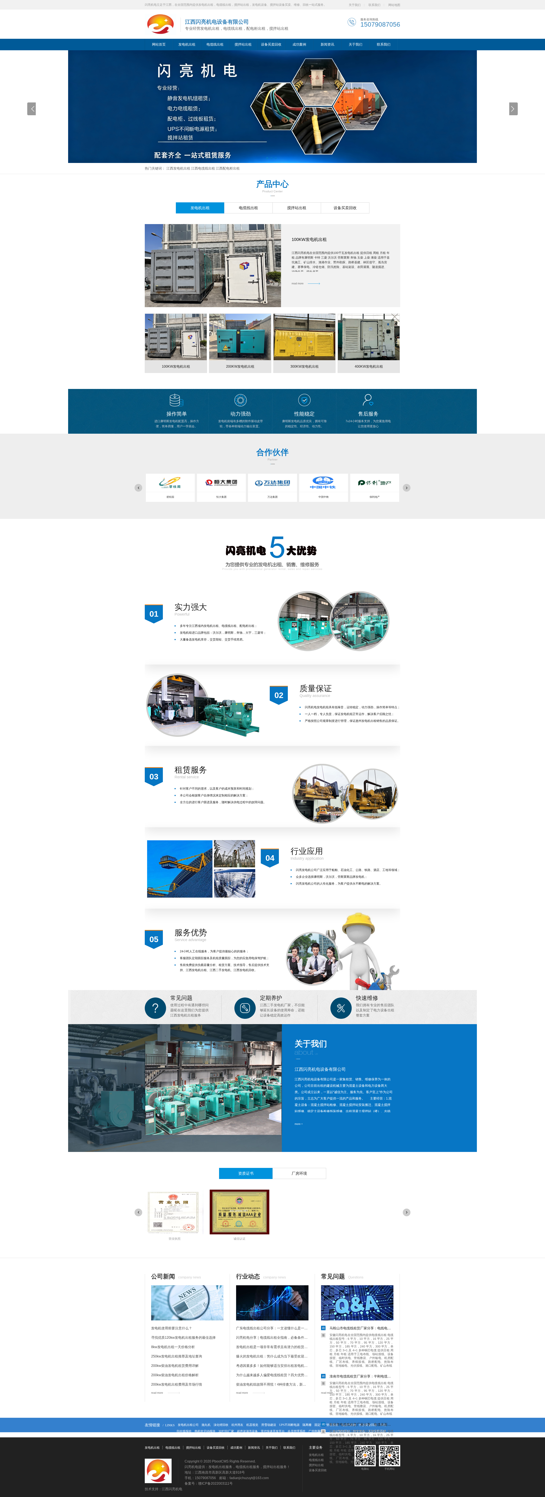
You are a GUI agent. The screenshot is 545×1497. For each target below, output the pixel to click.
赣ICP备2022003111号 (215, 1483)
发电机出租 (186, 44)
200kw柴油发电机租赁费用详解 (175, 1365)
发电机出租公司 (188, 1424)
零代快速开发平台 (273, 1431)
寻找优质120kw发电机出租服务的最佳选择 (183, 1337)
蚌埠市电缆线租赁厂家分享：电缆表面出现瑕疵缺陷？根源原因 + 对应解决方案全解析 (361, 1424)
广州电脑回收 (317, 1431)
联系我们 (374, 5)
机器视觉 (252, 1424)
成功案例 (299, 44)
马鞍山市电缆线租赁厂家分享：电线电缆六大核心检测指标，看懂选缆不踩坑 (361, 1328)
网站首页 (159, 44)
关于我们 (355, 5)
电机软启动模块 (205, 1431)
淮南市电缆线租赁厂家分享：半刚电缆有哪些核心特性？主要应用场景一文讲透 (361, 1376)
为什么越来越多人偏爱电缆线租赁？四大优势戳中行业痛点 (272, 1375)
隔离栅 (307, 1424)
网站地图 (394, 5)
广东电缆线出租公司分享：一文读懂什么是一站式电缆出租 (272, 1328)
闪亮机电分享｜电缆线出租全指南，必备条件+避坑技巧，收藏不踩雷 (272, 1337)
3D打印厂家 (226, 1431)
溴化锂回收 (221, 1424)
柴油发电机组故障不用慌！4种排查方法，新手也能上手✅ (272, 1384)
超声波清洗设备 (247, 1431)
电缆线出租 (215, 44)
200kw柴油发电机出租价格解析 (175, 1375)
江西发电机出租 (178, 168)
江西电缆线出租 (203, 168)
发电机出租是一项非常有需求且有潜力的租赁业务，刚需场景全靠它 (272, 1347)
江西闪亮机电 (172, 1489)
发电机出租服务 (220, 1467)
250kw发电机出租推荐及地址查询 (176, 1356)
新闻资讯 (327, 44)
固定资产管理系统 (326, 1424)
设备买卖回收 (271, 44)
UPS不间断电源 (289, 1424)
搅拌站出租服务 (275, 1467)
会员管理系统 (296, 1431)
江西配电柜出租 (228, 168)
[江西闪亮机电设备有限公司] (160, 24)
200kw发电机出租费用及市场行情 (176, 1384)
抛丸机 (206, 1424)
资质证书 (246, 1173)
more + (299, 1124)
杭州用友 (237, 1424)
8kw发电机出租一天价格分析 (173, 1347)
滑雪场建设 (268, 1424)
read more (298, 283)
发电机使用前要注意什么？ (171, 1328)
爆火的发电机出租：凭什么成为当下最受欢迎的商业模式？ (272, 1356)
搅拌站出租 (243, 44)
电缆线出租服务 (248, 1467)
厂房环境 (299, 1173)
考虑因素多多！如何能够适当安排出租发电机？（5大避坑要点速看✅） (272, 1365)
